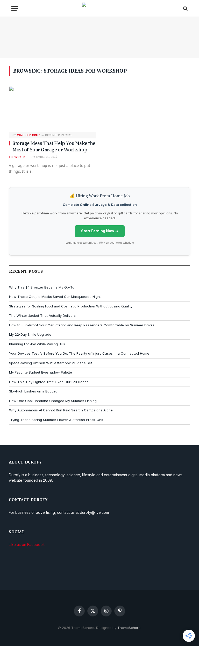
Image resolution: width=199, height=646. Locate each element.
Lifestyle (17, 157)
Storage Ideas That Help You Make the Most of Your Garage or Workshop (53, 146)
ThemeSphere (128, 628)
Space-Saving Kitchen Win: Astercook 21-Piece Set (50, 363)
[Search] (185, 8)
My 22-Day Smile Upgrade (30, 334)
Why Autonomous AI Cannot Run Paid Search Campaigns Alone (61, 410)
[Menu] (14, 8)
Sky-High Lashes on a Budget (33, 391)
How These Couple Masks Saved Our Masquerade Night (55, 296)
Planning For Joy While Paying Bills (37, 344)
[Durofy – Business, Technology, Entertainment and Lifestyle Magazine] (99, 8)
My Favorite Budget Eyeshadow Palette (40, 372)
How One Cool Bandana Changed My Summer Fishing (53, 401)
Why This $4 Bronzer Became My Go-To (41, 287)
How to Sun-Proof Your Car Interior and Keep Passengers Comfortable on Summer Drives (81, 325)
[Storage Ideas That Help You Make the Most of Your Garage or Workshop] (52, 109)
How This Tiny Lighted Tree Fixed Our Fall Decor (48, 382)
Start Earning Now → (99, 231)
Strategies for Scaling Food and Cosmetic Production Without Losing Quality (70, 306)
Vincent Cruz (28, 135)
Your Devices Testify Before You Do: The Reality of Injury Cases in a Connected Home (79, 353)
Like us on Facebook (27, 544)
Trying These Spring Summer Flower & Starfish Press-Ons (56, 420)
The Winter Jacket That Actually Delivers (42, 315)
